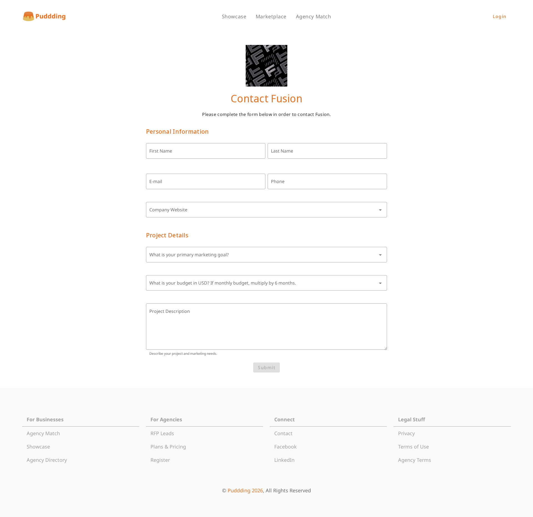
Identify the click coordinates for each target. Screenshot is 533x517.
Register (160, 460)
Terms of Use (413, 446)
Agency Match (43, 433)
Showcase (38, 446)
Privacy (406, 433)
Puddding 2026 (245, 490)
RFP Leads (162, 433)
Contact (283, 433)
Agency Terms (414, 460)
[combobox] (266, 209)
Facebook (285, 446)
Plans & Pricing (168, 446)
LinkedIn (284, 460)
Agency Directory (47, 460)
